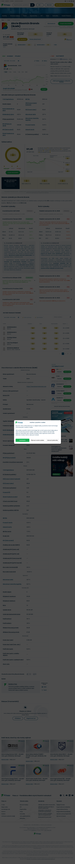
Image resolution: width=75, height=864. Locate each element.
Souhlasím (22, 440)
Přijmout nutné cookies (37, 440)
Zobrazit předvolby (52, 440)
